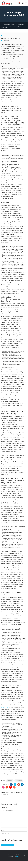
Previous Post (5, 794)
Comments (4, 807)
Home (2, 23)
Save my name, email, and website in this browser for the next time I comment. (13, 839)
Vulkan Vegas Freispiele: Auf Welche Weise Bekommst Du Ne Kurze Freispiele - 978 (11, 37)
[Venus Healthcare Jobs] (7, 3)
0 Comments (6, 40)
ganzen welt (4, 707)
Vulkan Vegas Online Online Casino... (12, 792)
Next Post (22, 799)
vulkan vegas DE (18, 780)
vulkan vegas (9, 780)
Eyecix (18, 856)
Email (2, 830)
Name (2, 823)
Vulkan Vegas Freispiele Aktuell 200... (13, 798)
